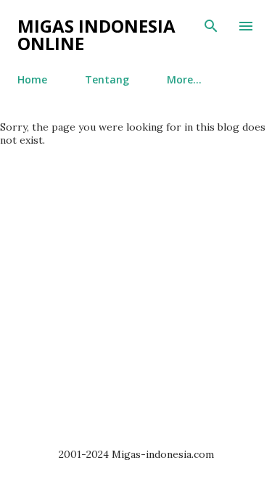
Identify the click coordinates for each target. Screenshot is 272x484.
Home (32, 79)
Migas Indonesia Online (96, 34)
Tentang (107, 79)
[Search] (211, 26)
